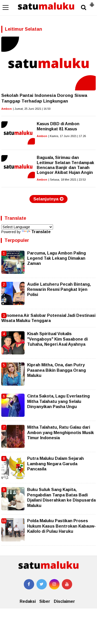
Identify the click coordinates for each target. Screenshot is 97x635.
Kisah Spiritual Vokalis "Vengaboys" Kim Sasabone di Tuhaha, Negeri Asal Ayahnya (57, 339)
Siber (44, 601)
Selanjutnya (46, 199)
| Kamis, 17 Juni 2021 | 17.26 (67, 136)
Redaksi (28, 601)
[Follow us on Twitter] (41, 584)
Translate (41, 232)
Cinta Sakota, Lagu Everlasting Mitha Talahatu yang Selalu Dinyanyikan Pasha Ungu (58, 401)
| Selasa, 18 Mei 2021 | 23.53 (67, 179)
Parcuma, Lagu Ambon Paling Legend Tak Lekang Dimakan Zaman (56, 258)
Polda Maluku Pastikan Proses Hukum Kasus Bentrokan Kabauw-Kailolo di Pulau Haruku (61, 526)
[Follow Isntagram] (54, 584)
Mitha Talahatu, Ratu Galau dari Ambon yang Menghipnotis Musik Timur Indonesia (60, 432)
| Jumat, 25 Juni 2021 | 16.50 (31, 108)
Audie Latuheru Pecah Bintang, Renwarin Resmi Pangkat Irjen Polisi (59, 289)
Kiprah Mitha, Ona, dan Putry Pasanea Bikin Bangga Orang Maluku (56, 370)
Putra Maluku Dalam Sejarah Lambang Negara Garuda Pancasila (55, 463)
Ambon (6, 108)
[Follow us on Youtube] (67, 584)
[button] (91, 2)
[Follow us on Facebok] (29, 584)
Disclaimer (64, 601)
